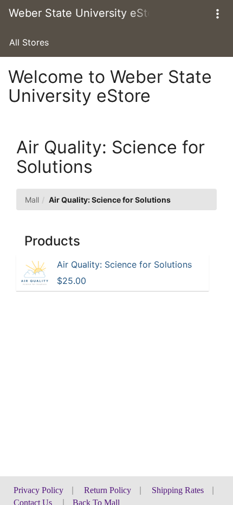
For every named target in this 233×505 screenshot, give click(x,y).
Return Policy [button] (107, 490)
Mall (32, 199)
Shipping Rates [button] (178, 490)
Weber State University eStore (79, 13)
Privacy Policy (38, 490)
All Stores (29, 42)
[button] (217, 14)
